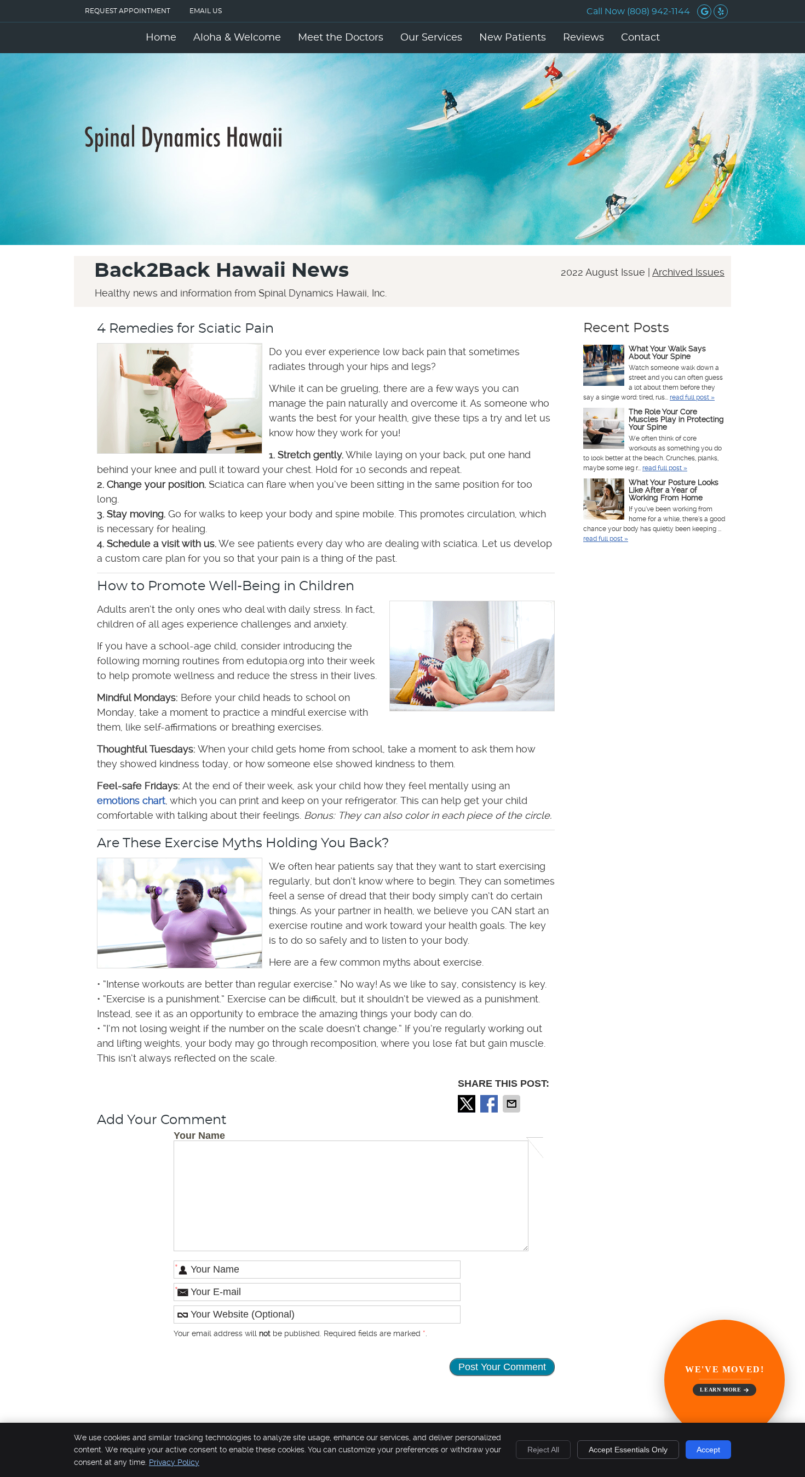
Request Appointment (127, 11)
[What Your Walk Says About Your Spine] (603, 367)
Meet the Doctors (340, 38)
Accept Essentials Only (628, 1449)
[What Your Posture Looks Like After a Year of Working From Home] (603, 500)
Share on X (468, 1104)
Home (161, 38)
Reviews (583, 38)
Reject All (543, 1449)
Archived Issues (688, 272)
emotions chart (131, 800)
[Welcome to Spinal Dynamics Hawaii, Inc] (183, 149)
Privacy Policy (174, 1462)
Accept (708, 1449)
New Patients (512, 38)
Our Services (431, 38)
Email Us (205, 11)
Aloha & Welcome (237, 38)
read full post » (692, 397)
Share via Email (512, 1104)
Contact (640, 38)
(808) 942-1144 (658, 11)
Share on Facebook (490, 1104)
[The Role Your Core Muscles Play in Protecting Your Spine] (603, 430)
